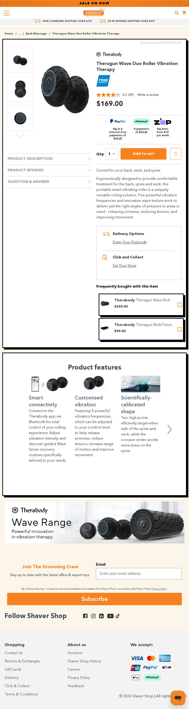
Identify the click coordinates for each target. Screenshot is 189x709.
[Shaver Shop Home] (94, 12)
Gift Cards (13, 670)
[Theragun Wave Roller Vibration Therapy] (105, 303)
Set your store (124, 266)
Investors (75, 653)
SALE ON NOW (94, 3)
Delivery (12, 678)
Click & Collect (17, 686)
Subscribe (94, 598)
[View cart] (184, 13)
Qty (100, 154)
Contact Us (14, 653)
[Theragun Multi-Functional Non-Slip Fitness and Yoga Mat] (105, 328)
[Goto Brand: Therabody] (109, 56)
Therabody (125, 300)
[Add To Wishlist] (175, 154)
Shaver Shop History (84, 661)
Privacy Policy (79, 678)
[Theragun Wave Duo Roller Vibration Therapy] (65, 89)
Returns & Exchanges (22, 661)
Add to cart (143, 154)
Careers (74, 670)
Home (9, 33)
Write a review (148, 94)
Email (101, 564)
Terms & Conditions (21, 694)
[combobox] (112, 154)
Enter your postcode (130, 242)
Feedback (76, 686)
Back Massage (36, 33)
